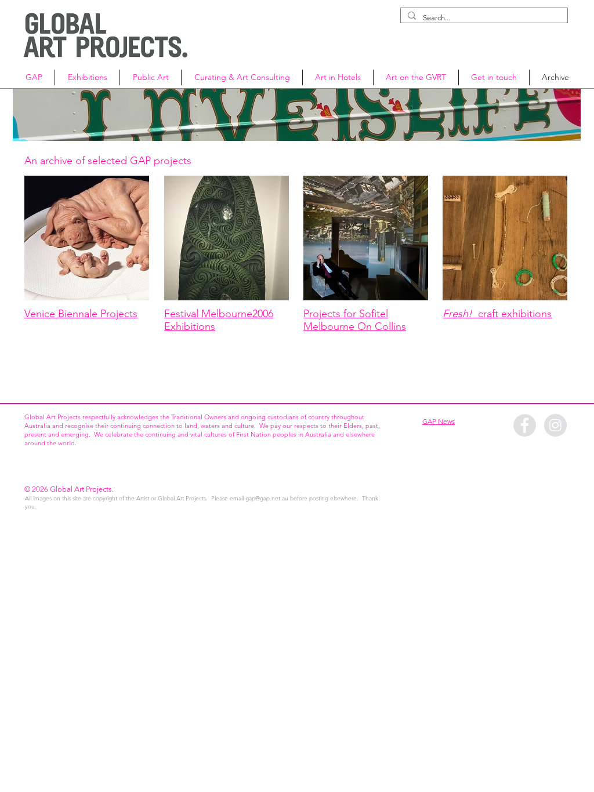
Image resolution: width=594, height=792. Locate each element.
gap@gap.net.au (266, 498)
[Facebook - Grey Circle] (524, 425)
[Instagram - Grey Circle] (555, 425)
